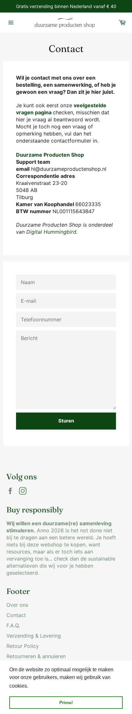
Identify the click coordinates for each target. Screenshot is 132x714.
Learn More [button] (43, 686)
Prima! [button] (66, 702)
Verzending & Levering (33, 635)
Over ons (17, 605)
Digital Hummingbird (51, 232)
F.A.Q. (13, 625)
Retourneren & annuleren (36, 656)
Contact (16, 615)
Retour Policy (22, 646)
